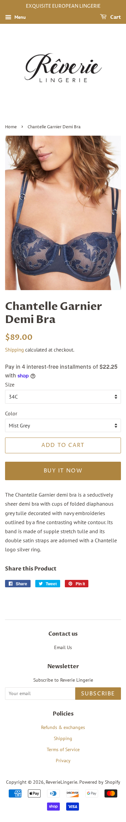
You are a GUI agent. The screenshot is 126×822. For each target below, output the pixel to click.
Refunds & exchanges (63, 727)
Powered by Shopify (99, 782)
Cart (115, 17)
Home (11, 127)
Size (9, 384)
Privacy (63, 761)
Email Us (63, 647)
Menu (19, 17)
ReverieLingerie (61, 782)
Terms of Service (63, 749)
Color (11, 413)
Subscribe (98, 693)
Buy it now (63, 470)
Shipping (14, 350)
